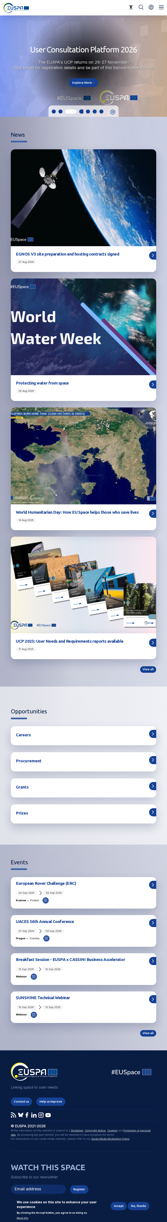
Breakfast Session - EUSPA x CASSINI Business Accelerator (70, 959)
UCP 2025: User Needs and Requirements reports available (69, 641)
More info (22, 1218)
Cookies (112, 1130)
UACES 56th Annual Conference (45, 921)
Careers (23, 734)
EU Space (131, 1073)
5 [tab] (84, 111)
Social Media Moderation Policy (110, 1138)
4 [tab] (74, 111)
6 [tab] (95, 111)
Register (79, 1189)
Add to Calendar (46, 900)
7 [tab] (101, 111)
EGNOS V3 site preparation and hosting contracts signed (67, 254)
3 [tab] (67, 111)
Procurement (29, 760)
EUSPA (15, 62)
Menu (161, 7)
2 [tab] (60, 111)
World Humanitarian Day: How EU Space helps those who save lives (77, 512)
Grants (22, 787)
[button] (151, 7)
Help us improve (51, 1101)
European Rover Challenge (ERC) (46, 883)
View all (148, 669)
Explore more (83, 82)
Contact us (21, 1101)
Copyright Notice (95, 1130)
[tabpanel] (83, 66)
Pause (112, 112)
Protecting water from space (42, 383)
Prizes (22, 813)
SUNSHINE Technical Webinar (43, 997)
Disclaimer (77, 1130)
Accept (119, 1206)
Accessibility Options (131, 7)
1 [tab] (54, 111)
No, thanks (138, 1206)
